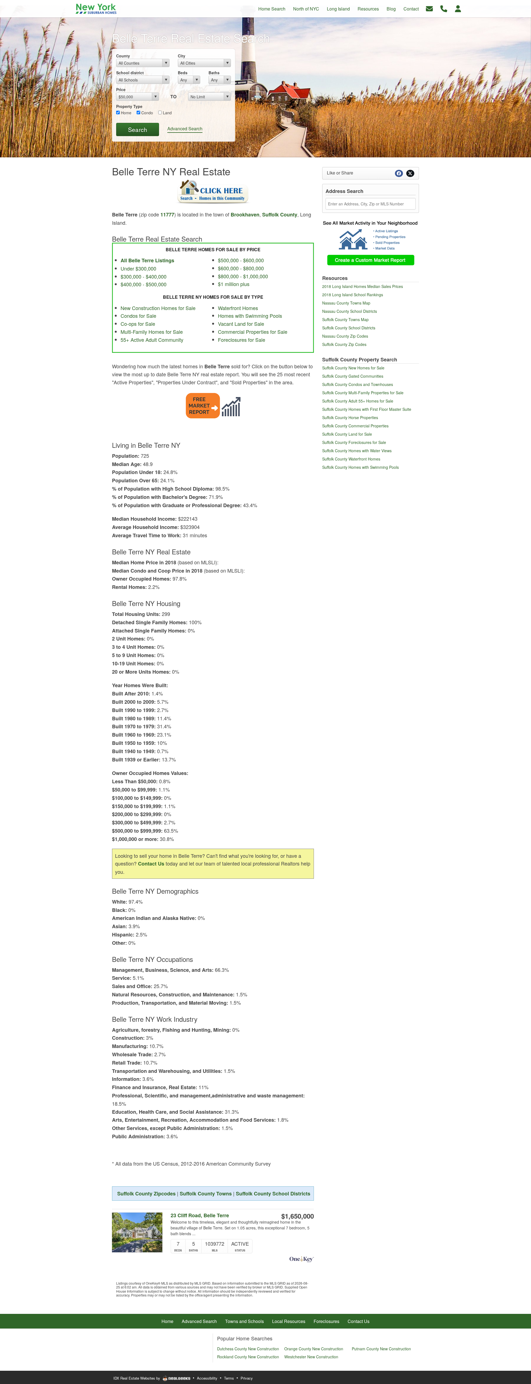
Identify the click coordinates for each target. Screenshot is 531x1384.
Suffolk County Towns (206, 1193)
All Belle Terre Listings (147, 260)
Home (125, 112)
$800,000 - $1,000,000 (243, 276)
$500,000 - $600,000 (241, 260)
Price (121, 89)
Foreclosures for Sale (241, 339)
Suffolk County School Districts (273, 1193)
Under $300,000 (138, 268)
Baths (214, 72)
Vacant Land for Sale (241, 323)
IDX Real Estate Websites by (137, 1378)
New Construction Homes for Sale (158, 307)
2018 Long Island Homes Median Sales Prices (362, 286)
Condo (146, 112)
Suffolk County (279, 214)
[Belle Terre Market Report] (213, 404)
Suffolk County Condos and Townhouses (357, 384)
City (181, 56)
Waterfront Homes (238, 307)
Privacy (247, 1378)
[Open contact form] (429, 8)
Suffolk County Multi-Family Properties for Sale (363, 392)
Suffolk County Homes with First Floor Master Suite (366, 409)
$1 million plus (233, 283)
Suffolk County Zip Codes (344, 344)
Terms (229, 1378)
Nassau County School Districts (349, 311)
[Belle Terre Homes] (213, 192)
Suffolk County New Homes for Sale (353, 368)
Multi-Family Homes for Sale (152, 331)
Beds (183, 72)
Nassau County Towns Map (346, 303)
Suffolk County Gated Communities (352, 376)
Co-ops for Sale (138, 323)
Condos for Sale (138, 315)
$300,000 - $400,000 (143, 276)
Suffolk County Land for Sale (347, 434)
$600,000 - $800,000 (241, 268)
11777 (167, 214)
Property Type (129, 106)
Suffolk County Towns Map (345, 319)
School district (130, 72)
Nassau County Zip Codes (345, 336)
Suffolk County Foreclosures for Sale (354, 442)
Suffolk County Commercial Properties (355, 425)
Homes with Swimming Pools (250, 315)
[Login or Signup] (458, 8)
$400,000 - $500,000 (143, 284)
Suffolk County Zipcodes (146, 1193)
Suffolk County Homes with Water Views (357, 450)
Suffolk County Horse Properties (350, 417)
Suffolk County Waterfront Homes (351, 459)
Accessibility (207, 1378)
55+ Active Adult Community (152, 339)
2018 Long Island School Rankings (352, 294)
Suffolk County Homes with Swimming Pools (360, 467)
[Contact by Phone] (443, 8)
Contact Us (151, 863)
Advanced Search (184, 128)
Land (167, 112)
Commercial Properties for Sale (252, 331)
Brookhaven (245, 214)
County (123, 56)
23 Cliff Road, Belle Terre (200, 1215)
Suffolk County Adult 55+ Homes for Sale (357, 401)
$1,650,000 (297, 1216)
